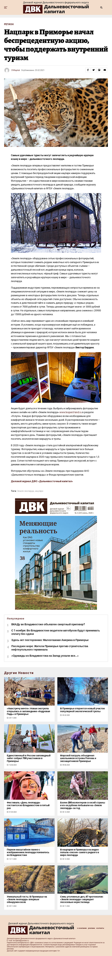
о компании (82, 928)
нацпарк (39, 491)
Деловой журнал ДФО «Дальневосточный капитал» (42, 481)
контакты (100, 928)
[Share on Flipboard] (99, 70)
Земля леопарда (25, 491)
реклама (91, 928)
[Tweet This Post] (93, 70)
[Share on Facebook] (88, 70)
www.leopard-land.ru (70, 412)
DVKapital (15, 70)
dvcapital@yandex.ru (21, 941)
